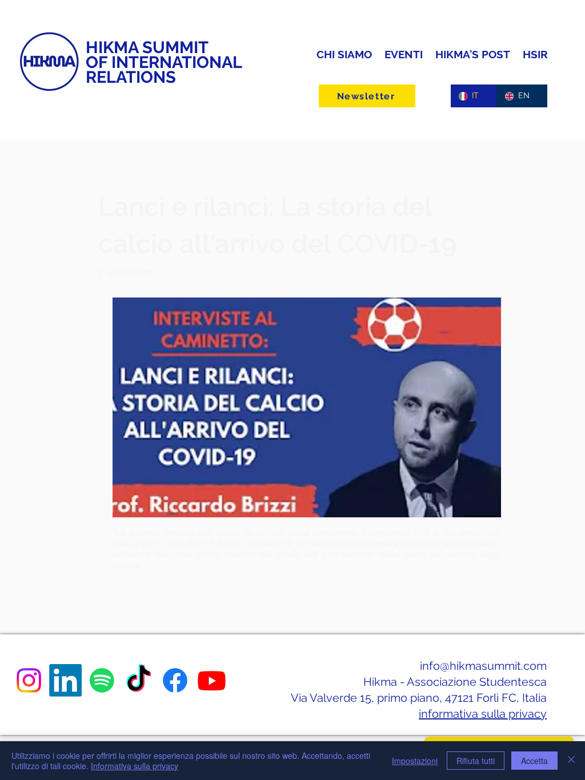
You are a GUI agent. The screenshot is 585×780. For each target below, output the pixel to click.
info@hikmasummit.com (483, 666)
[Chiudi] (571, 760)
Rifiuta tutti (475, 760)
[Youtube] (211, 680)
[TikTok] (138, 680)
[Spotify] (102, 680)
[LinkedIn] (65, 680)
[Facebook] (175, 680)
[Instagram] (29, 680)
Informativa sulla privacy (134, 765)
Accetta (534, 760)
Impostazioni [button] (415, 760)
